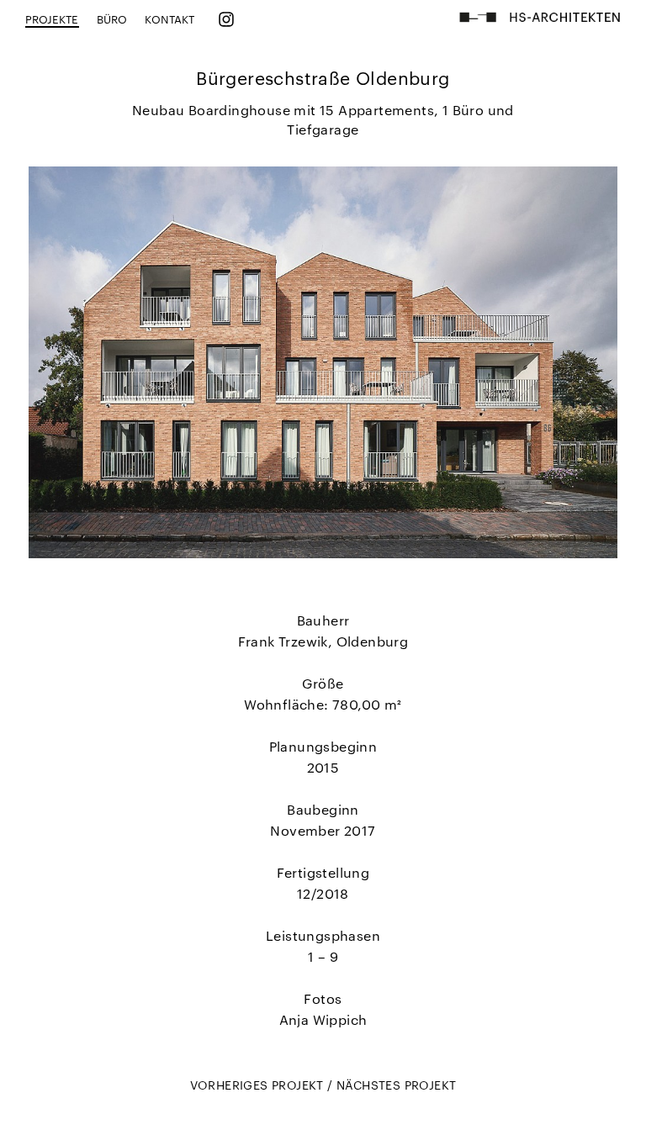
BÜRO (112, 18)
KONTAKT (169, 18)
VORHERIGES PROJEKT (259, 1084)
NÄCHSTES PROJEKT (396, 1084)
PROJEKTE (52, 18)
